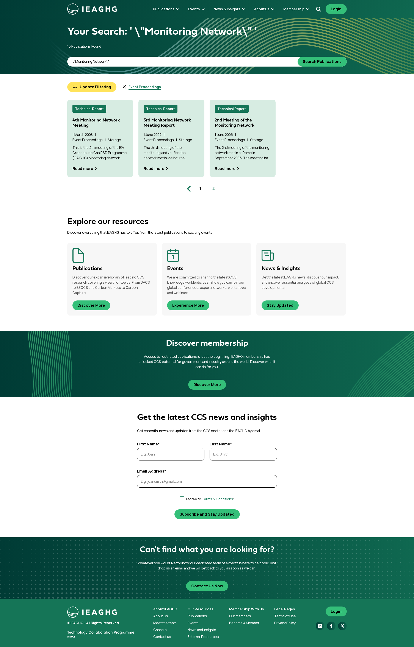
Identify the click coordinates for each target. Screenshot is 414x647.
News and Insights (202, 629)
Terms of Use (285, 616)
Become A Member (244, 623)
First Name (148, 443)
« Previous (189, 188)
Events (193, 623)
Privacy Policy (285, 623)
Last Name (221, 443)
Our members (240, 616)
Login (336, 8)
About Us (160, 616)
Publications (197, 616)
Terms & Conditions (217, 499)
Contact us (162, 636)
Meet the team (165, 623)
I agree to (210, 499)
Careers (160, 629)
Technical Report (89, 108)
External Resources (203, 636)
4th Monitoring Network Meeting (96, 123)
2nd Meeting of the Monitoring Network (234, 123)
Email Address (151, 471)
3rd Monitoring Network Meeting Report (167, 123)
